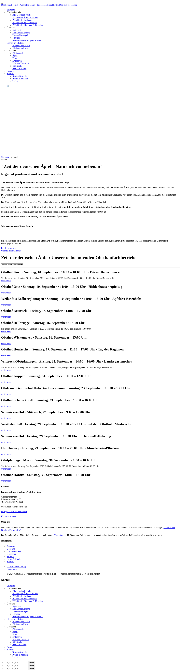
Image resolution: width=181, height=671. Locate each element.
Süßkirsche (17, 66)
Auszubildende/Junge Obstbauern (27, 40)
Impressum (12, 569)
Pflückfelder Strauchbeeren (24, 22)
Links (15, 81)
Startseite (11, 10)
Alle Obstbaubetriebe (21, 15)
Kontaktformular (19, 76)
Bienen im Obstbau (15, 43)
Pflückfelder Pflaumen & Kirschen (27, 25)
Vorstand (16, 38)
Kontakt (10, 73)
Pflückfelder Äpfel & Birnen (25, 17)
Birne (14, 58)
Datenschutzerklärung (16, 566)
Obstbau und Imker (21, 48)
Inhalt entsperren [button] (8, 248)
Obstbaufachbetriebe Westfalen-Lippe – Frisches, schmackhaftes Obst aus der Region (39, 5)
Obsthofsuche (60, 535)
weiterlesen (6, 280)
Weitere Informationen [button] (11, 250)
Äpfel (15, 55)
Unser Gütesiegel (20, 35)
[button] (4, 159)
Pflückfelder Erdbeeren (22, 20)
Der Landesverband (21, 32)
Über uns (11, 549)
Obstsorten (11, 554)
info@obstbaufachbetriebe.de (14, 511)
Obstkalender (18, 53)
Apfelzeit (16, 30)
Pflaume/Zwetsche (20, 63)
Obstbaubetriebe (14, 551)
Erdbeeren (17, 61)
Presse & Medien (20, 78)
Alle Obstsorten (19, 68)
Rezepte (10, 71)
